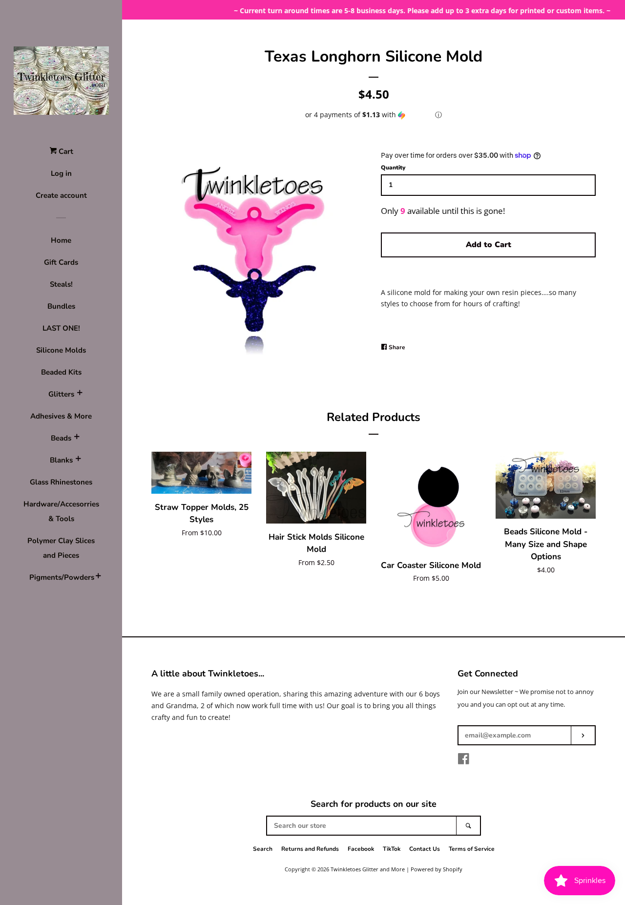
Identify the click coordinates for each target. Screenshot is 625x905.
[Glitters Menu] (79, 394)
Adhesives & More (61, 416)
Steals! (61, 284)
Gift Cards (61, 262)
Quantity (393, 167)
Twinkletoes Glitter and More (368, 869)
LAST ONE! (61, 328)
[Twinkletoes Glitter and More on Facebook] (464, 760)
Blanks (61, 460)
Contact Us (424, 849)
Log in (61, 173)
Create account (61, 195)
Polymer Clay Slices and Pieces (61, 548)
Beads (61, 438)
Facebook (361, 849)
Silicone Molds (61, 350)
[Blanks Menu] (78, 460)
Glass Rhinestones (61, 482)
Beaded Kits (61, 372)
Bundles (61, 306)
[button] (373, 115)
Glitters (61, 394)
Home (61, 240)
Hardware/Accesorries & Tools (61, 511)
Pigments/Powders (61, 577)
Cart (65, 151)
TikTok (391, 849)
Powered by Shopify (436, 869)
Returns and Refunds (310, 849)
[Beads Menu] (76, 438)
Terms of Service (472, 849)
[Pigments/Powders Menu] (98, 577)
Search (262, 849)
